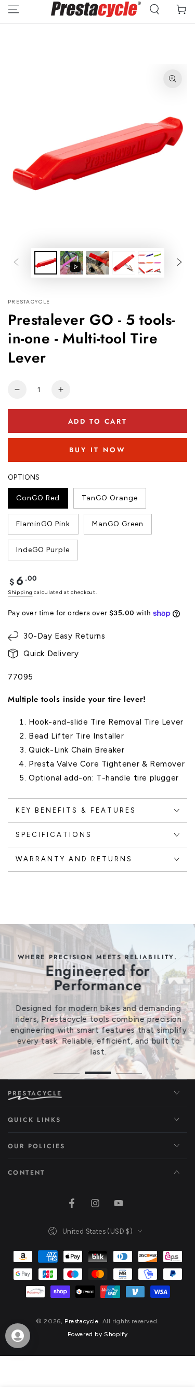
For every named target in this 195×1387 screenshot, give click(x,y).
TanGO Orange (109, 501)
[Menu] (13, 9)
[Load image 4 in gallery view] (149, 262)
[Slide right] (179, 263)
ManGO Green (118, 526)
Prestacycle (29, 301)
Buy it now (97, 450)
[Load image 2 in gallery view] (97, 262)
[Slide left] (16, 263)
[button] (154, 9)
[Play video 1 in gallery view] (71, 262)
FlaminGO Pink (43, 526)
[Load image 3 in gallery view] (123, 262)
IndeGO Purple (43, 552)
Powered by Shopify (98, 1334)
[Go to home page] (96, 9)
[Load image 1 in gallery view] (45, 262)
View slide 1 (67, 1067)
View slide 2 (98, 1067)
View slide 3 (129, 1067)
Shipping (20, 592)
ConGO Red (38, 501)
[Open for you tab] (17, 1335)
